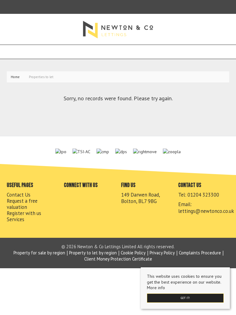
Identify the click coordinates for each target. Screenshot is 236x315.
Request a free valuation (22, 204)
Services (15, 219)
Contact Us (18, 195)
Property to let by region (93, 253)
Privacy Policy (162, 253)
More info (156, 287)
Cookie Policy (133, 253)
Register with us (24, 213)
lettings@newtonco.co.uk (206, 211)
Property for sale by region (39, 253)
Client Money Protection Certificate (118, 259)
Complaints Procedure (200, 253)
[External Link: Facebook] (8, 6)
